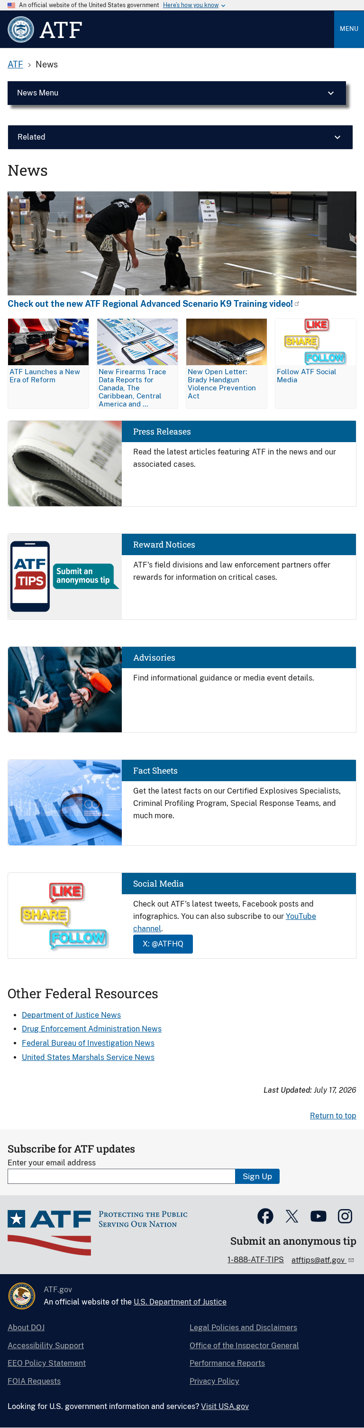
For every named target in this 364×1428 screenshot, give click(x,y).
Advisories (154, 657)
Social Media (158, 883)
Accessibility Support (46, 1345)
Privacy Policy (214, 1381)
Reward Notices (164, 544)
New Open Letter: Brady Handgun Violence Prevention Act (222, 384)
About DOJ (26, 1327)
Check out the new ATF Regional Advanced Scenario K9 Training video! (150, 304)
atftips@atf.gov (318, 1260)
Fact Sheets (155, 770)
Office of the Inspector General (244, 1345)
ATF (15, 64)
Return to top (333, 1115)
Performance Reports (227, 1363)
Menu (349, 28)
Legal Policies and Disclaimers (243, 1327)
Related (32, 137)
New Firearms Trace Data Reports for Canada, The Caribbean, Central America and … (132, 388)
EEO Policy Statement (47, 1363)
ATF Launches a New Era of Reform (44, 376)
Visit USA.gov (225, 1406)
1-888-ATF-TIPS (256, 1259)
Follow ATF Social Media (307, 376)
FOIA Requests (34, 1381)
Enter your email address (52, 1162)
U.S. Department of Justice (180, 1301)
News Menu (37, 92)
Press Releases (162, 431)
